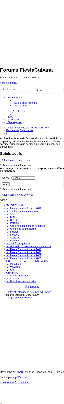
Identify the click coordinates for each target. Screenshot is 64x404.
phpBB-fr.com (19, 377)
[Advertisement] (32, 32)
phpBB (21, 372)
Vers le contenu (8, 83)
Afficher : (7, 178)
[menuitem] (24, 103)
